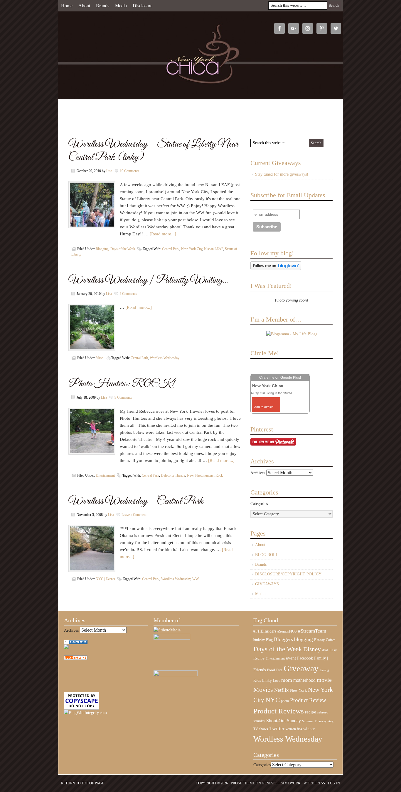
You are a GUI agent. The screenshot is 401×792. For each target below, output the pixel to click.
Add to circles (264, 407)
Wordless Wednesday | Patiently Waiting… (148, 280)
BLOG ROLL (266, 555)
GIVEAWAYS (267, 584)
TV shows (260, 729)
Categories (259, 504)
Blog (269, 640)
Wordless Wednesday (164, 358)
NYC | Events (105, 579)
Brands (102, 5)
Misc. (100, 358)
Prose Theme (243, 783)
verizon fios (294, 729)
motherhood (304, 680)
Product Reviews (278, 711)
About (84, 5)
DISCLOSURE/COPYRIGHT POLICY (288, 574)
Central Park (170, 249)
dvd (325, 650)
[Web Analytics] (75, 658)
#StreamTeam (312, 631)
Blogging (102, 249)
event (291, 658)
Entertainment (105, 475)
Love (276, 681)
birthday (259, 640)
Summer (308, 721)
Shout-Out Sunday (283, 720)
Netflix (281, 690)
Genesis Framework (281, 783)
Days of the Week (122, 249)
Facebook (305, 658)
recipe (310, 712)
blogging (303, 639)
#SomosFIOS (287, 631)
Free (279, 670)
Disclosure (142, 5)
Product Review (308, 700)
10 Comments (129, 171)
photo (285, 701)
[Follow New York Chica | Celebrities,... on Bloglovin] (275, 268)
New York (298, 690)
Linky (267, 681)
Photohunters (204, 475)
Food (271, 670)
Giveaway (301, 668)
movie (324, 680)
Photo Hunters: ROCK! (121, 383)
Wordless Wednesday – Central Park (135, 501)
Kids (257, 680)
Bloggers (283, 639)
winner (309, 728)
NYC (272, 699)
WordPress (314, 783)
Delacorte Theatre (173, 475)
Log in (334, 783)
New (190, 475)
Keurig (324, 670)
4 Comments (128, 294)
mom (286, 680)
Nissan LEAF (213, 249)
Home (67, 5)
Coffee (330, 640)
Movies (263, 689)
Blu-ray (319, 640)
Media (121, 5)
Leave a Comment (134, 515)
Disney (312, 649)
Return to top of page (82, 783)
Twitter (276, 728)
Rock (219, 475)
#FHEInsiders (264, 631)
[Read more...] (163, 234)
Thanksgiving (324, 721)
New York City (191, 249)
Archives (257, 473)
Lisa (109, 171)
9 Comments (123, 397)
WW (195, 579)
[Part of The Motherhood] (176, 675)
